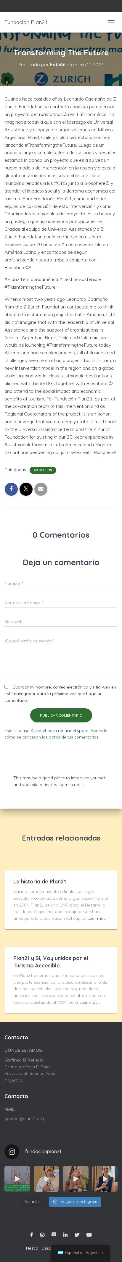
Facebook (31, 1235)
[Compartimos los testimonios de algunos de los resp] (47, 1179)
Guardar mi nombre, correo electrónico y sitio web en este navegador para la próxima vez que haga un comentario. (60, 693)
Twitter (77, 1235)
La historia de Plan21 (39, 881)
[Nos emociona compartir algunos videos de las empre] (76, 1179)
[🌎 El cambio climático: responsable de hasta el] (17, 1179)
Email (54, 1234)
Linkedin (65, 1235)
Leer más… (98, 918)
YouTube (89, 1235)
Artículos (43, 470)
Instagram (42, 1235)
